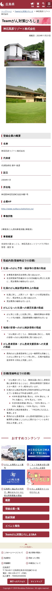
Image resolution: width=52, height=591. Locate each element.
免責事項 (7, 558)
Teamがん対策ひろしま (24, 11)
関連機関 (7, 563)
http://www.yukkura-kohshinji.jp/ (17, 208)
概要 (7, 500)
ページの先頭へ (26, 547)
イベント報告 (12, 525)
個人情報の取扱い (35, 552)
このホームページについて (13, 552)
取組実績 (10, 517)
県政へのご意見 (34, 558)
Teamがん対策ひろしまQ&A (20, 534)
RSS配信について (34, 563)
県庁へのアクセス (17, 581)
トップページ (6, 11)
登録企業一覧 (12, 508)
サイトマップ (36, 581)
